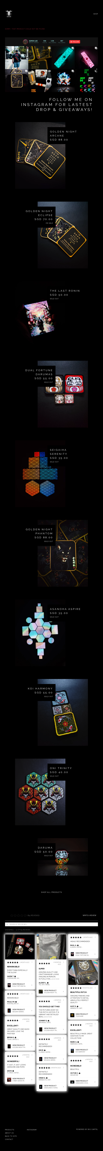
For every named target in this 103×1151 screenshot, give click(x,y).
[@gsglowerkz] (25, 42)
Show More (55, 979)
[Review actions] (32, 962)
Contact (9, 1139)
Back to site (11, 1136)
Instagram (32, 1130)
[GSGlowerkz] (9, 14)
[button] (41, 915)
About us (9, 1133)
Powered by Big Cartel (87, 1129)
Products (9, 1130)
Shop (95, 14)
